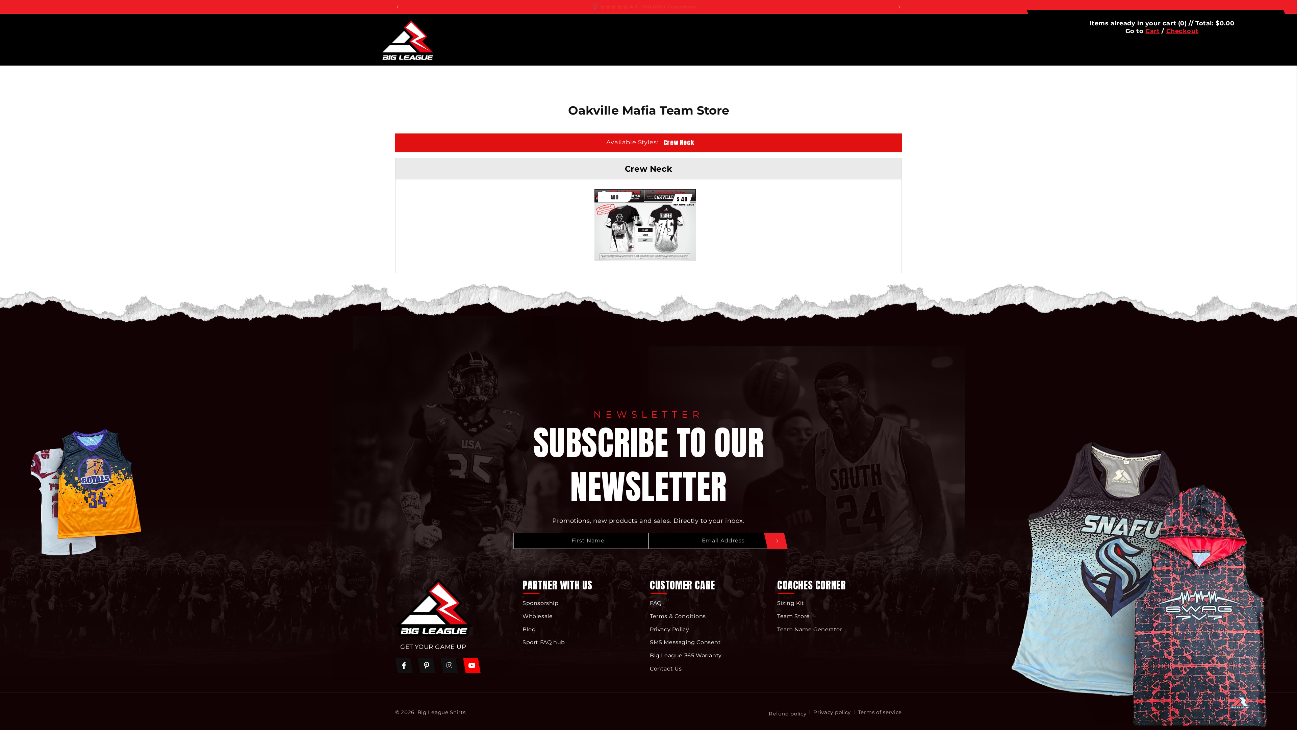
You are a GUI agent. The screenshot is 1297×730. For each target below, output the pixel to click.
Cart (1152, 31)
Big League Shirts (441, 712)
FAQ (656, 603)
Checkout (1182, 31)
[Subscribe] (776, 541)
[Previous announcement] (397, 6)
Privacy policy (832, 712)
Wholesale (538, 616)
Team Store (793, 616)
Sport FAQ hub (544, 642)
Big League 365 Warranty (686, 655)
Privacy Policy (669, 629)
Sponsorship (541, 603)
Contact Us (666, 668)
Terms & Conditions (678, 616)
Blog (529, 629)
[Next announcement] (899, 6)
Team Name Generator (809, 629)
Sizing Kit (790, 603)
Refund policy (787, 713)
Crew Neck (679, 142)
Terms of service (880, 712)
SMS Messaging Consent (685, 642)
